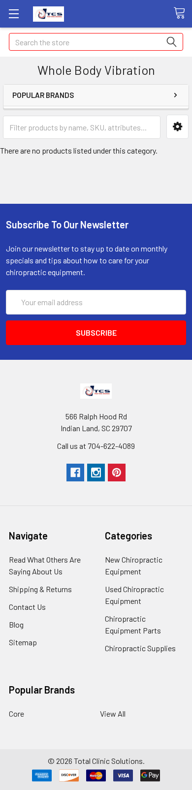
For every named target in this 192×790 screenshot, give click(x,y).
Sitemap (23, 642)
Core (16, 713)
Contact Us (27, 606)
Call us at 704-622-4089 (96, 445)
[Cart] (182, 13)
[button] (177, 127)
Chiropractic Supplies (140, 648)
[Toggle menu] (13, 13)
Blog (16, 624)
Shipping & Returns (40, 589)
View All (113, 713)
